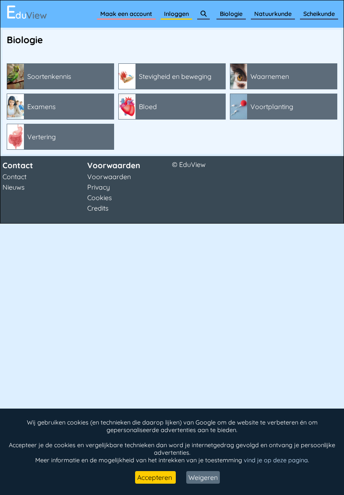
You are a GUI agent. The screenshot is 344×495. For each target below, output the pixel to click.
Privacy (98, 187)
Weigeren (203, 477)
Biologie (231, 14)
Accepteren (155, 477)
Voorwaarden (109, 176)
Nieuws (14, 187)
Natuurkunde (273, 14)
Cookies (99, 197)
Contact (14, 176)
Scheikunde (319, 14)
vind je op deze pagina (276, 460)
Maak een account (126, 14)
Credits (98, 208)
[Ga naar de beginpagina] (27, 12)
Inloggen (176, 14)
